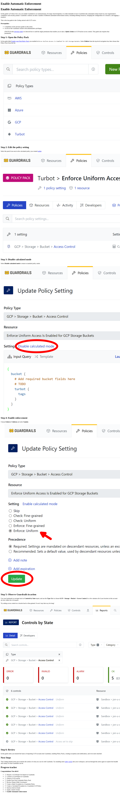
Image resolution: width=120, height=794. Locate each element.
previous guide (18, 31)
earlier (39, 151)
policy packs (68, 761)
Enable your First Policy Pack (20, 41)
